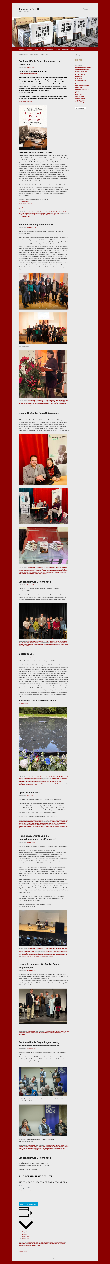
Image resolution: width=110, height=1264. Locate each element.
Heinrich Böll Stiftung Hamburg (54, 570)
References (50, 49)
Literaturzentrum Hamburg (52, 572)
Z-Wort (35, 784)
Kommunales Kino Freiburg (50, 644)
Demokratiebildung (62, 642)
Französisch (78, 76)
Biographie (29, 49)
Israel (54, 954)
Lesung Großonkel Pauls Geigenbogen (39, 412)
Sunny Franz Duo (51, 1150)
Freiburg (25, 644)
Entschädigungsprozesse (28, 781)
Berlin (20, 780)
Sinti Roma (24, 216)
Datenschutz (65, 49)
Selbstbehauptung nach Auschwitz (37, 224)
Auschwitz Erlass (46, 402)
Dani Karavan (22, 823)
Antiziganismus (38, 402)
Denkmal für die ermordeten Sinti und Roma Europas (42, 780)
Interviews (78, 82)
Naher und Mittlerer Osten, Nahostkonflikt (43, 950)
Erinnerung (38, 781)
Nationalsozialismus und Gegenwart (42, 213)
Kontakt (58, 49)
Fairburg (21, 644)
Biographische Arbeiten (61, 212)
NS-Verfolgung (22, 573)
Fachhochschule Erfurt (32, 953)
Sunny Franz (44, 1150)
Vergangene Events (34, 642)
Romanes (64, 783)
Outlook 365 (25, 1236)
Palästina (23, 956)
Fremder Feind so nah (44, 953)
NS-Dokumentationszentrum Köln (36, 1148)
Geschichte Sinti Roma (31, 215)
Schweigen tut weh (42, 956)
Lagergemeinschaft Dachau (25, 783)
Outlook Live (25, 1238)
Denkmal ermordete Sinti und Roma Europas (54, 1242)
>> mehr (21, 208)
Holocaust (55, 215)
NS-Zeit (66, 644)
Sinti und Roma (55, 213)
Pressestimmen (79, 93)
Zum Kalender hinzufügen (25, 1219)
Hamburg (44, 570)
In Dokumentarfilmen (80, 80)
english (73, 49)
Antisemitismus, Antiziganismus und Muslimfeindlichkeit (41, 212)
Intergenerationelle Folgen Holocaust (49, 403)
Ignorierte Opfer (27, 653)
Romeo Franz (33, 73)
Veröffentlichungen (37, 778)
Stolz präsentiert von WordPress (59, 1258)
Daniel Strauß (25, 780)
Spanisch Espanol (80, 98)
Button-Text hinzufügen (28, 1204)
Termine (43, 49)
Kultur (77, 84)
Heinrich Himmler (30, 403)
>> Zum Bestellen (24, 201)
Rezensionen (78, 94)
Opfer (42, 826)
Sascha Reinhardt (30, 1150)
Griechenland (78, 78)
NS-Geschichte (62, 403)
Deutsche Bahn (59, 780)
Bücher (36, 49)
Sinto (29, 216)
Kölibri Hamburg (41, 572)
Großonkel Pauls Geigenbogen (45, 215)
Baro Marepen (22, 215)
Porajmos (61, 215)
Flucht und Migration (80, 75)
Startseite (21, 49)
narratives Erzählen (60, 954)
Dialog (25, 953)
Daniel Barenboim (30, 823)
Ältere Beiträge (23, 1251)
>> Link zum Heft (23, 703)
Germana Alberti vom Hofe (56, 953)
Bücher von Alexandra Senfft (26, 213)
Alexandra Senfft (29, 9)
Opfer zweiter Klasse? (30, 792)
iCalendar (24, 1234)
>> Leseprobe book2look (25, 101)
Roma (32, 573)
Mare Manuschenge (37, 783)
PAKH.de (54, 1148)
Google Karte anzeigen (26, 1190)
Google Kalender (26, 1232)
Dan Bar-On (55, 951)
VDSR (27, 646)
